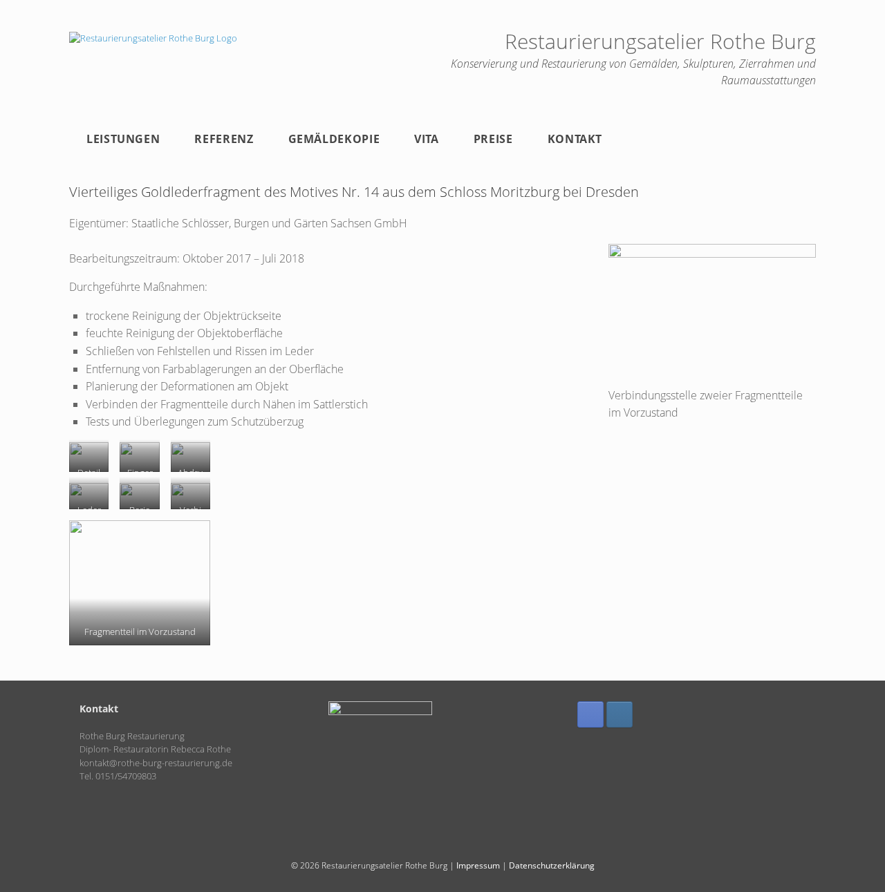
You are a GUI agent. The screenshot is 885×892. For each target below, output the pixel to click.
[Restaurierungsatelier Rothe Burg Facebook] (590, 714)
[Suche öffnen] (795, 139)
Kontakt (575, 138)
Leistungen (123, 138)
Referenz (223, 138)
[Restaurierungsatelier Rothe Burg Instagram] (619, 714)
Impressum (478, 865)
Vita (426, 138)
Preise (493, 138)
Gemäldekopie (334, 138)
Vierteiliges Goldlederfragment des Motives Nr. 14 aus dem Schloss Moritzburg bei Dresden (354, 191)
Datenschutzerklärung (552, 865)
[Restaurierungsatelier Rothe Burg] (153, 38)
